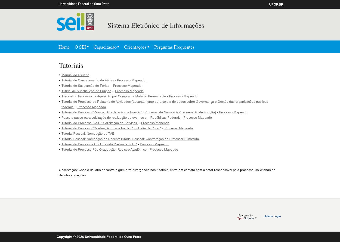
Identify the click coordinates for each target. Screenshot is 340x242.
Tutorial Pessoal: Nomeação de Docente (91, 139)
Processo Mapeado (131, 80)
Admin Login (272, 216)
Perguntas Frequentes (174, 47)
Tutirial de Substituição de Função (86, 91)
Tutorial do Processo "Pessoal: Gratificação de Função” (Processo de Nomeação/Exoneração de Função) (139, 112)
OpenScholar (247, 217)
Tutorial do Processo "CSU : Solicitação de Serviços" (100, 123)
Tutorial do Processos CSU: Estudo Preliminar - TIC (99, 144)
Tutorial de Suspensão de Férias (85, 85)
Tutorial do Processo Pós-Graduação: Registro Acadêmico (104, 149)
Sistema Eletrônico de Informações (156, 25)
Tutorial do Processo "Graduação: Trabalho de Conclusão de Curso (111, 128)
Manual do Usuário (75, 75)
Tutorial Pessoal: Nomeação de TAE (88, 133)
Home (64, 47)
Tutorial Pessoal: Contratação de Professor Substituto (160, 139)
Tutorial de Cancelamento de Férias (88, 80)
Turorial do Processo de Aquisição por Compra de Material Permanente (114, 96)
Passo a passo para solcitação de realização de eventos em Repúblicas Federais (121, 117)
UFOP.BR (276, 4)
